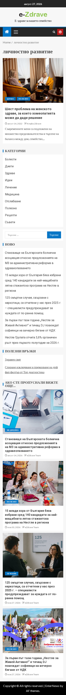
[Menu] (15, 31)
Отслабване (13, 201)
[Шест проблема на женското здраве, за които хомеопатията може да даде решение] (33, 80)
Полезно (23, 99)
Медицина (12, 194)
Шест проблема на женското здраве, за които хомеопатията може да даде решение (30, 113)
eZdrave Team (34, 455)
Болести (10, 159)
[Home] (7, 31)
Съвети (10, 222)
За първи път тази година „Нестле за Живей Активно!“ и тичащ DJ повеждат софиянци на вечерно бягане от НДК (32, 325)
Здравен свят (13, 359)
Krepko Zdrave (34, 123)
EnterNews (52, 685)
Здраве (10, 99)
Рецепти (11, 215)
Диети (9, 166)
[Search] (54, 32)
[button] (15, 31)
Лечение (11, 187)
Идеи (8, 180)
